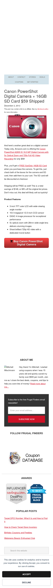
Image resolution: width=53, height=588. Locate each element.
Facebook (7, 442)
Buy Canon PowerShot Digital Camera (28, 243)
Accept (26, 574)
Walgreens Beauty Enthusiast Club (19, 538)
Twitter (15, 442)
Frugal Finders (26, 13)
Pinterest (24, 442)
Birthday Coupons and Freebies (18, 532)
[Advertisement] (26, 45)
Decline (26, 582)
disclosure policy (42, 109)
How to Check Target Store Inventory (20, 527)
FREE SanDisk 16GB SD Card (33, 165)
